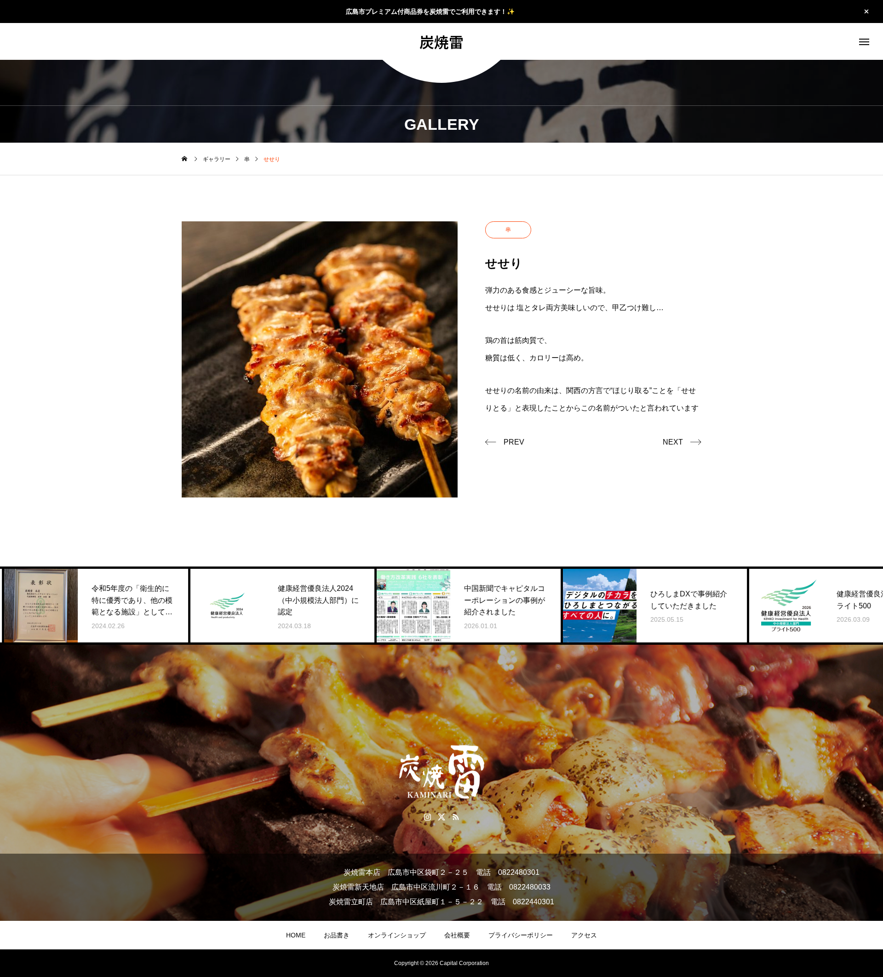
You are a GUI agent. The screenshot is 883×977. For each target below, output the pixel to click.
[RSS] (456, 816)
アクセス (584, 935)
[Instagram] (427, 816)
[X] (442, 816)
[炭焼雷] (441, 771)
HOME (295, 935)
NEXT (673, 442)
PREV (514, 442)
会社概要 (457, 935)
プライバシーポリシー (520, 935)
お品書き (337, 935)
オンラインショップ (397, 935)
